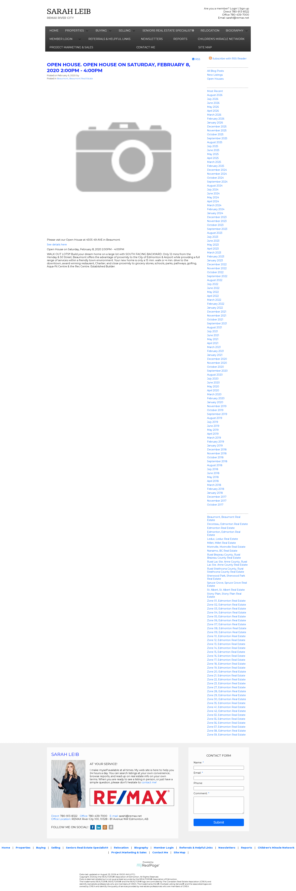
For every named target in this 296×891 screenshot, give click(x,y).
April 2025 (213, 158)
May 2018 (213, 477)
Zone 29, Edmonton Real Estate (226, 695)
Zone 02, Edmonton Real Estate (226, 604)
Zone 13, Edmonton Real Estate (226, 644)
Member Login (164, 847)
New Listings (215, 74)
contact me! (149, 782)
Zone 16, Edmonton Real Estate (226, 655)
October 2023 (215, 225)
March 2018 (214, 485)
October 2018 (215, 457)
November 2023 (217, 221)
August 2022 (214, 280)
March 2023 (214, 252)
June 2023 (213, 240)
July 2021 (212, 331)
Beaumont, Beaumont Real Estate (75, 78)
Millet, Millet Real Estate (221, 542)
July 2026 (212, 99)
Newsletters (152, 39)
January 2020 (215, 402)
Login (233, 8)
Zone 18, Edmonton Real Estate (226, 663)
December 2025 (216, 126)
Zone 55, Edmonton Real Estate (226, 718)
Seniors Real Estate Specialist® (168, 30)
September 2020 (217, 370)
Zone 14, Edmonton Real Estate (226, 648)
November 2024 (217, 173)
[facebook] (93, 827)
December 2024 (217, 169)
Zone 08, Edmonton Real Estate (226, 628)
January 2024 (215, 213)
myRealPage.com (148, 865)
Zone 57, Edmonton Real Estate (226, 726)
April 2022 (213, 295)
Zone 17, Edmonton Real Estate (226, 659)
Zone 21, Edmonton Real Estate (226, 675)
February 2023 (215, 256)
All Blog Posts (215, 70)
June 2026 (213, 102)
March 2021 (214, 347)
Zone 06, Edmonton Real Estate (226, 620)
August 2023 (214, 232)
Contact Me (145, 47)
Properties (23, 847)
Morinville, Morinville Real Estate (226, 546)
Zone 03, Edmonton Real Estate (226, 608)
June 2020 (213, 382)
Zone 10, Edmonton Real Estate (226, 636)
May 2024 (213, 197)
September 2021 (217, 323)
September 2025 (217, 138)
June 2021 (213, 335)
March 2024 (214, 205)
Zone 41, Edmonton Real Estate (226, 707)
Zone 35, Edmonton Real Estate (226, 703)
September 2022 (217, 276)
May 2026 (213, 106)
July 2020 (213, 378)
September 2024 (217, 181)
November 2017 (216, 500)
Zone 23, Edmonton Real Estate (226, 683)
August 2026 (214, 95)
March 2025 (214, 162)
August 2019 (214, 418)
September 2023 (217, 228)
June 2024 (213, 193)
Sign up (244, 8)
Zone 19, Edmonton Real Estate (226, 667)
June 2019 (213, 425)
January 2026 (215, 122)
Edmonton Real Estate (221, 527)
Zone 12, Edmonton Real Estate (226, 640)
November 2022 (217, 268)
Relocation (210, 30)
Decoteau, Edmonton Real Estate (227, 524)
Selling (55, 847)
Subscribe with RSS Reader (229, 58)
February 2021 (215, 351)
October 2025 (215, 134)
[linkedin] (99, 827)
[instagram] (106, 827)
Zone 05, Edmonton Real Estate (226, 616)
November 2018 (217, 453)
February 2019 (215, 441)
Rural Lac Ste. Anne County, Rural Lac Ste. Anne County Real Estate (227, 563)
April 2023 (213, 248)
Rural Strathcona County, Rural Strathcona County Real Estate (225, 570)
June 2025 (213, 150)
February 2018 (215, 488)
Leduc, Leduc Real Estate (222, 538)
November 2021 (216, 315)
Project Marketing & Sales (71, 47)
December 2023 (217, 217)
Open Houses (215, 78)
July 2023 (212, 236)
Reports (180, 39)
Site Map (205, 47)
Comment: (201, 793)
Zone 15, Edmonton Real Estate (226, 651)
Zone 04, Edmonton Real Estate (226, 612)
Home (54, 30)
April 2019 (213, 433)
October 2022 (215, 272)
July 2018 (212, 469)
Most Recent (215, 91)
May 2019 (213, 429)
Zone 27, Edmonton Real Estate (226, 687)
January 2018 (215, 492)
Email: (198, 772)
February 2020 (216, 398)
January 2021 (215, 355)
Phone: (198, 783)
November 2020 (217, 362)
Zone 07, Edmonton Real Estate (226, 624)
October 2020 (215, 366)
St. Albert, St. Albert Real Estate (226, 589)
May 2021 (212, 339)
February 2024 (215, 209)
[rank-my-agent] (112, 827)
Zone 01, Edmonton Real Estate (226, 600)
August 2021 (214, 327)
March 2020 (214, 394)
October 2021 (215, 319)
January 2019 (215, 445)
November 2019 (216, 406)
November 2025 (216, 130)
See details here (57, 244)
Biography (141, 847)
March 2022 (214, 299)
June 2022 (213, 288)
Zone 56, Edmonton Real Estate (226, 722)
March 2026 (214, 114)
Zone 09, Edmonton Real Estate (226, 632)
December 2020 (217, 358)
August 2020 (215, 374)
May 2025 (213, 154)
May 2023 (213, 244)
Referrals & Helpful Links (109, 39)
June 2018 (213, 473)
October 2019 (215, 410)
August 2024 (215, 185)
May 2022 (213, 292)
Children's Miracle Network (221, 39)
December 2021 (216, 311)
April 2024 (213, 201)
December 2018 (217, 449)
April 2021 (212, 343)
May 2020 (213, 386)
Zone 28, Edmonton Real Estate (226, 691)
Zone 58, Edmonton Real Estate (226, 730)
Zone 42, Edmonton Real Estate (226, 711)
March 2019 (214, 437)
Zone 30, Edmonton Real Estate (226, 699)
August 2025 (214, 142)
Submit (218, 822)
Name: (198, 762)
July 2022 (212, 284)
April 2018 (213, 481)
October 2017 (215, 504)
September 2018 (217, 461)
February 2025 (215, 165)
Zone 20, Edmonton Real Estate (226, 671)
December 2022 (217, 264)
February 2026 (215, 118)
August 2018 (214, 465)
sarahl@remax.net (237, 17)
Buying (41, 847)
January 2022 (215, 307)
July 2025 (212, 146)
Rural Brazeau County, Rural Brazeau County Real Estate (224, 556)
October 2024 (215, 177)
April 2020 (213, 390)
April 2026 (213, 110)
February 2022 (215, 303)
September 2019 (217, 414)
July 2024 (212, 189)
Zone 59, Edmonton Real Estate (226, 734)
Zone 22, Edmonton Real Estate (226, 679)
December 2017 (216, 496)
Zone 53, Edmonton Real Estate (226, 714)
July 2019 (212, 421)
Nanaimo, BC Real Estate (222, 550)
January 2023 (215, 260)
